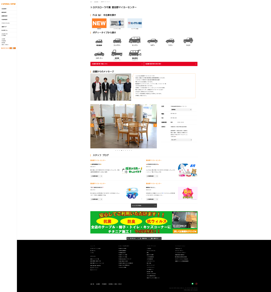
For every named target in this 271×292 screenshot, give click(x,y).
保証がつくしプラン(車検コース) (153, 277)
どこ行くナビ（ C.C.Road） (95, 248)
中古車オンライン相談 (123, 254)
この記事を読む (94, 176)
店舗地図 (173, 109)
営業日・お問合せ (5, 44)
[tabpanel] (123, 126)
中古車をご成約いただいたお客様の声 (126, 263)
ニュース (92, 246)
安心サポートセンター (94, 267)
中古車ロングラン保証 (123, 256)
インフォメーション (180, 246)
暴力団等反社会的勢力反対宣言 (181, 256)
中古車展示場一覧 (122, 252)
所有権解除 (4, 40)
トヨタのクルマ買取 (122, 267)
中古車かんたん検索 (122, 248)
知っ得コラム (92, 250)
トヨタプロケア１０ (150, 261)
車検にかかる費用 (150, 254)
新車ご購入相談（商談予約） (95, 265)
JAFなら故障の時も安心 (151, 275)
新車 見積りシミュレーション (96, 263)
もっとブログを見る (136, 205)
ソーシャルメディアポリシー (180, 252)
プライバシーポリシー (179, 250)
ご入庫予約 (149, 248)
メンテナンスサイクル (151, 250)
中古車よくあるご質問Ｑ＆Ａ (124, 265)
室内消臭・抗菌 (150, 271)
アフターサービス (151, 246)
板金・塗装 (149, 263)
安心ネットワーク (93, 269)
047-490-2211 (174, 113)
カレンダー (173, 139)
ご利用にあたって (178, 248)
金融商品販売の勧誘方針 (179, 254)
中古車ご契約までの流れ (123, 261)
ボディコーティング (150, 265)
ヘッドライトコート (150, 267)
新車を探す (93, 256)
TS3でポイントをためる (151, 273)
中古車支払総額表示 (122, 250)
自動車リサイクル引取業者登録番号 (182, 261)
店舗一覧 (92, 284)
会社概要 (98, 284)
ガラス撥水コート (150, 269)
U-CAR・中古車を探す (124, 246)
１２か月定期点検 (150, 256)
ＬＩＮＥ (92, 252)
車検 (147, 252)
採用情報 (3, 42)
